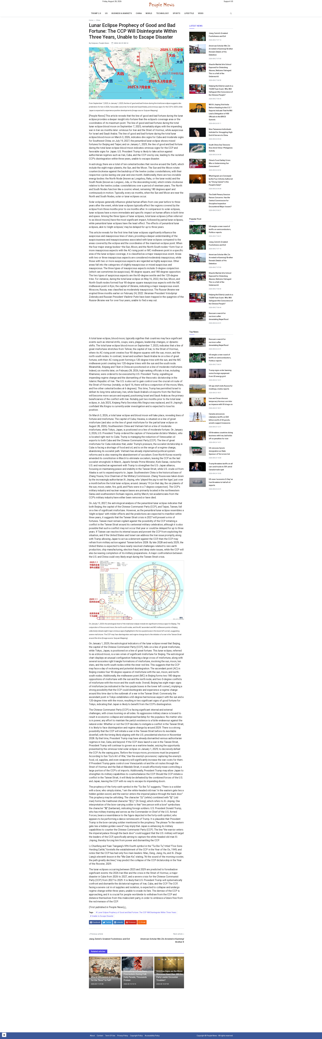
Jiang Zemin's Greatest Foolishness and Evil (109, 939)
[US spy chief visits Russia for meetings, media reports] (197, 389)
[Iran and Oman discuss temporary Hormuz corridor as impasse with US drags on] (197, 402)
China (139, 13)
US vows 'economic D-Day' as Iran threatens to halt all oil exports (221, 482)
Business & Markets (122, 13)
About (92, 1036)
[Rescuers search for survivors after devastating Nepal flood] (197, 317)
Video (201, 13)
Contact (100, 1036)
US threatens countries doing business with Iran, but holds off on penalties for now (221, 436)
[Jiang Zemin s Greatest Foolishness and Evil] (197, 37)
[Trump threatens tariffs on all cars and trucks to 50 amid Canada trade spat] (197, 467)
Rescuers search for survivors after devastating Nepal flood (218, 316)
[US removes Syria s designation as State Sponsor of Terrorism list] (197, 452)
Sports (176, 13)
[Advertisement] (136, 320)
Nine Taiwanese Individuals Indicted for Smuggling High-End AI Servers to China (221, 132)
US (106, 13)
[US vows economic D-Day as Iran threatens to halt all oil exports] (197, 483)
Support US (228, 1)
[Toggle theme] (4, 1035)
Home (91, 20)
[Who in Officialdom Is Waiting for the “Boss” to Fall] (105, 967)
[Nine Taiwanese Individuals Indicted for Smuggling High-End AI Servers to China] (197, 132)
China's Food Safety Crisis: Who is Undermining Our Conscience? (220, 163)
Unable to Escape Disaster (102, 916)
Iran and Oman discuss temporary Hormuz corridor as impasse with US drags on (221, 401)
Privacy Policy (122, 1036)
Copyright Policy (136, 1036)
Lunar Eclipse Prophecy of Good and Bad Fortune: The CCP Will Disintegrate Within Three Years (136, 912)
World (149, 13)
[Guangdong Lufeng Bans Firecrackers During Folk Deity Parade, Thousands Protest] (137, 963)
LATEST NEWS (196, 26)
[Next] (180, 974)
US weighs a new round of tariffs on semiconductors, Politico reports (220, 229)
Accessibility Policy (152, 1036)
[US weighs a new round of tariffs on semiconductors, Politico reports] (197, 230)
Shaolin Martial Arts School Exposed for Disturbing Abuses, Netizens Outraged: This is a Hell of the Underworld (220, 70)
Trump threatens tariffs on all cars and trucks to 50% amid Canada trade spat (221, 467)
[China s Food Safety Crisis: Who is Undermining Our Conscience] (197, 163)
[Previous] (93, 974)
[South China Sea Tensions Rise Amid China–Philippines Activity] (197, 148)
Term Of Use (110, 1036)
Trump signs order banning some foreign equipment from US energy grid (220, 373)
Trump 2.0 (96, 13)
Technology (162, 13)
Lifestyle (189, 13)
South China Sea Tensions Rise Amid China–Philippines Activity (221, 148)
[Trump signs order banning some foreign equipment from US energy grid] (197, 374)
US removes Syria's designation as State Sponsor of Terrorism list (219, 451)
